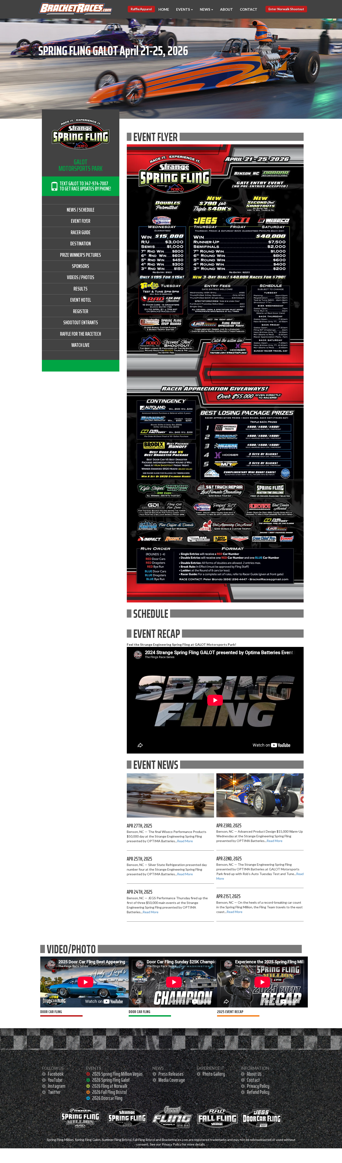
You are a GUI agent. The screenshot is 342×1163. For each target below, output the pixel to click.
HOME (163, 9)
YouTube (54, 1080)
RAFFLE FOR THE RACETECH (80, 334)
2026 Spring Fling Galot (110, 1080)
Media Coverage (171, 1080)
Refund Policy (257, 1092)
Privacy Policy (257, 1086)
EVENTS (183, 9)
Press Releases (171, 1074)
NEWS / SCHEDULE (80, 210)
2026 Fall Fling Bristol (109, 1092)
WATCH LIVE (80, 345)
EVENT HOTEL (80, 300)
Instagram (56, 1086)
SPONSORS (80, 266)
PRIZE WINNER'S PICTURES (80, 255)
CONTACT (248, 9)
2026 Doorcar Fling (106, 1098)
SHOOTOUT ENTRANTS (80, 322)
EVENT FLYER (80, 221)
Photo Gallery (213, 1074)
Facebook (55, 1074)
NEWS (205, 9)
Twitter (53, 1092)
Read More (185, 841)
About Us (254, 1074)
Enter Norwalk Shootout (286, 9)
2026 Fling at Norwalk (109, 1086)
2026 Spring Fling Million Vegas (117, 1074)
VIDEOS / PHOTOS (80, 277)
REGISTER (80, 311)
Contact (253, 1080)
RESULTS (80, 289)
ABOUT (226, 9)
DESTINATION (80, 244)
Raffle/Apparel (141, 9)
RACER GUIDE (81, 232)
